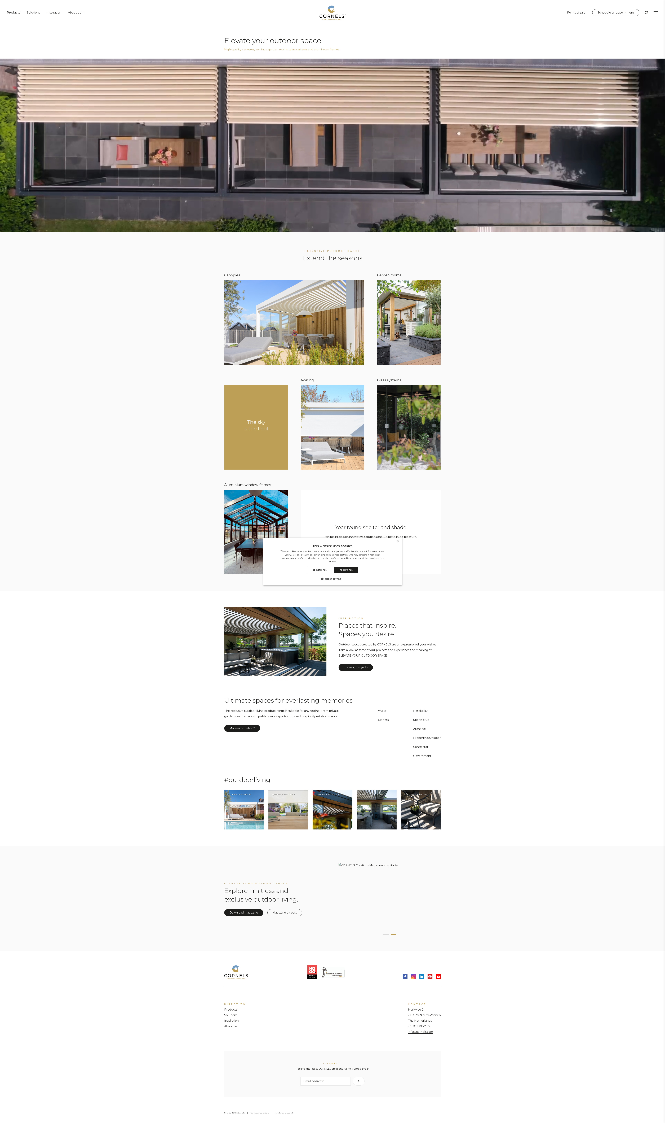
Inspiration (54, 12)
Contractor (420, 747)
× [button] (398, 541)
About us (74, 12)
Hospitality (420, 711)
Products (13, 12)
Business (383, 720)
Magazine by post (285, 912)
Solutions (33, 12)
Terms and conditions (260, 1113)
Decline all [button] (320, 570)
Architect (419, 729)
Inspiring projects (356, 667)
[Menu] (656, 13)
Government (422, 756)
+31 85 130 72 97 (419, 1026)
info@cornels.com (420, 1031)
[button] (332, 579)
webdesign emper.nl (284, 1113)
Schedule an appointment (615, 12)
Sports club (421, 720)
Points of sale (576, 12)
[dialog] (332, 561)
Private (382, 711)
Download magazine (243, 912)
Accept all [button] (346, 570)
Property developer (427, 738)
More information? (242, 728)
